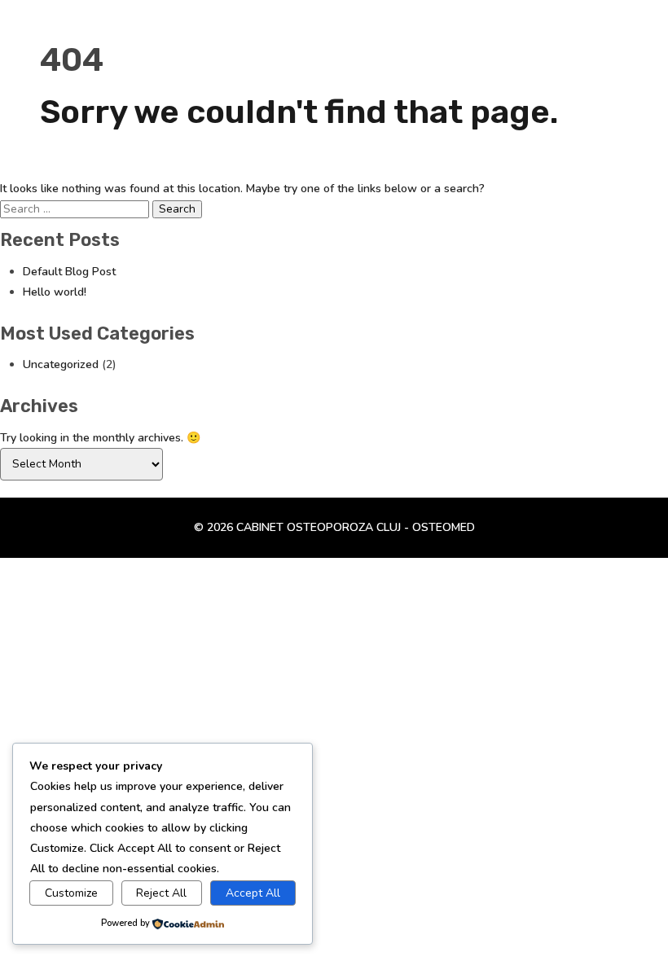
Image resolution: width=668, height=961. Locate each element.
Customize (71, 893)
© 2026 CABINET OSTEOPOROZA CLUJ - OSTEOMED (334, 527)
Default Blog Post (69, 271)
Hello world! (54, 292)
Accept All (253, 893)
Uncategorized (61, 364)
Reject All (161, 893)
